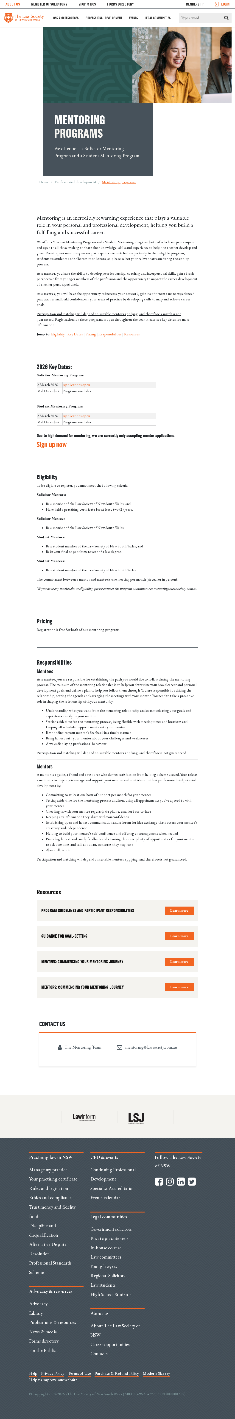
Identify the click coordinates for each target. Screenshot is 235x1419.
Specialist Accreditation (112, 1188)
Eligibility (58, 334)
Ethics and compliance (50, 1198)
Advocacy (38, 1304)
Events (133, 18)
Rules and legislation (48, 1188)
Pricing (91, 334)
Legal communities (158, 18)
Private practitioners (109, 1238)
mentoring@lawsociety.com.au (150, 1047)
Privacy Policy (52, 1373)
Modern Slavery (156, 1373)
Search (226, 17)
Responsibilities (110, 334)
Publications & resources (52, 1322)
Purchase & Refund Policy (117, 1373)
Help (33, 1373)
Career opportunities (110, 1344)
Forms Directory (120, 4)
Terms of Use (79, 1373)
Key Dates (75, 334)
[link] (179, 911)
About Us (13, 4)
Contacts (99, 1354)
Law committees (105, 1257)
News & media (43, 1332)
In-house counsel (106, 1248)
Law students (103, 1285)
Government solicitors (111, 1229)
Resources (132, 334)
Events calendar (105, 1198)
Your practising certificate (53, 1179)
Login (225, 4)
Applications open (76, 384)
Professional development (104, 18)
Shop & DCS (87, 4)
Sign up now (52, 444)
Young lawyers (103, 1266)
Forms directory (44, 1341)
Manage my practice (48, 1170)
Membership (195, 4)
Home (44, 181)
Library (36, 1313)
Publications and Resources (59, 18)
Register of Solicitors (49, 4)
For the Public (42, 1350)
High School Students (110, 1294)
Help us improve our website (53, 1379)
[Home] (24, 17)
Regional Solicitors (107, 1276)
